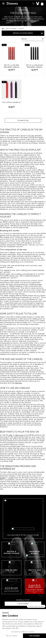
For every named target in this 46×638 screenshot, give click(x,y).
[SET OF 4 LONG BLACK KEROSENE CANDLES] (34, 52)
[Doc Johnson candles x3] (11, 89)
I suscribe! (23, 604)
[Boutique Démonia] (12, 3)
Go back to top (23, 120)
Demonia (18, 383)
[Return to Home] (3, 28)
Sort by (24, 39)
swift (11, 478)
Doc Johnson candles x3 (12, 102)
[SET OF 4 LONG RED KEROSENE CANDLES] (11, 52)
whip (10, 435)
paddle (2, 478)
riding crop (19, 435)
